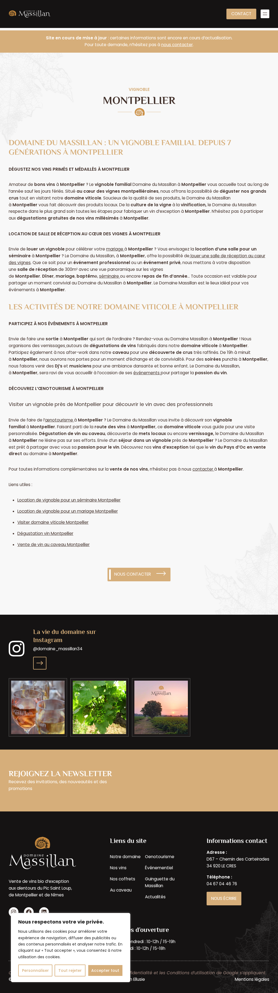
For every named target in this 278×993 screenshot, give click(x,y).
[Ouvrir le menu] (265, 13)
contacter (202, 469)
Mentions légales (252, 979)
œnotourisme (59, 420)
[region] (70, 947)
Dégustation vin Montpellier (45, 533)
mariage (115, 249)
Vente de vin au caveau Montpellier (53, 544)
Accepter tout (105, 970)
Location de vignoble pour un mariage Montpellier (67, 511)
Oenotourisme (159, 856)
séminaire (109, 276)
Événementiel (159, 868)
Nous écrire (223, 898)
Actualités (155, 897)
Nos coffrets (122, 879)
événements (146, 373)
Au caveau (121, 890)
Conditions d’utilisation (191, 973)
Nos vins (118, 868)
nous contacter (177, 44)
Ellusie (139, 979)
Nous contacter (132, 574)
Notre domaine (125, 856)
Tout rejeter (70, 970)
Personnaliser (35, 970)
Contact (241, 14)
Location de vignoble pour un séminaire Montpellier (69, 500)
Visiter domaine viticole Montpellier (53, 522)
